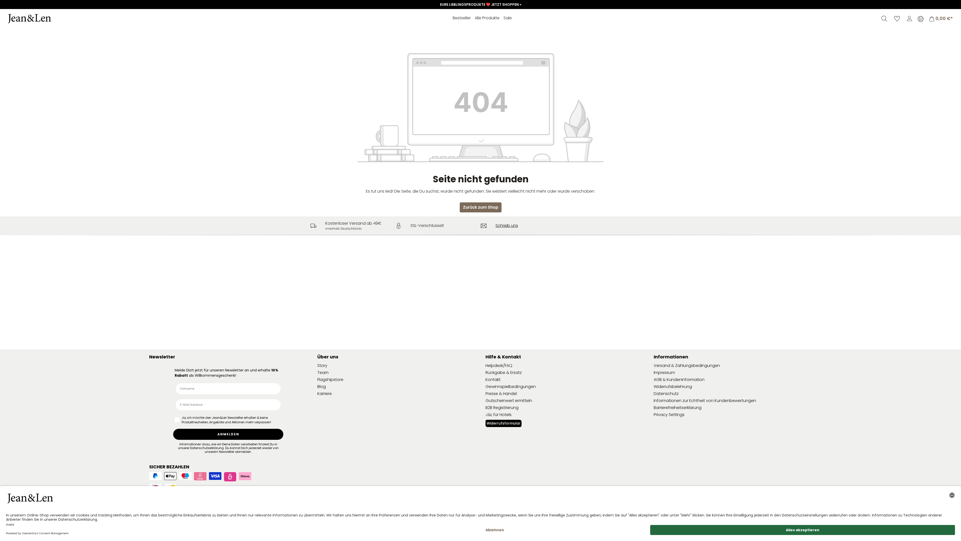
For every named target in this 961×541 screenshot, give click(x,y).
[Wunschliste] (897, 19)
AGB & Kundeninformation (679, 379)
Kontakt (493, 379)
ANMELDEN (228, 434)
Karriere (324, 393)
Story (322, 365)
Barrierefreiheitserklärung (677, 408)
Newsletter (162, 357)
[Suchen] (884, 19)
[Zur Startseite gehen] (44, 19)
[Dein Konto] (909, 19)
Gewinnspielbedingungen (511, 386)
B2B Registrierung (502, 408)
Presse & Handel (501, 393)
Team (323, 372)
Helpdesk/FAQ (499, 365)
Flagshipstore (330, 379)
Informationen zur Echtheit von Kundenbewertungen (705, 400)
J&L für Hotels (499, 415)
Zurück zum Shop (480, 207)
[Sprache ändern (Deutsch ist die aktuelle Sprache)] (920, 19)
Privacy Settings (669, 415)
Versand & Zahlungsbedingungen (687, 365)
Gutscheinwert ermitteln (509, 400)
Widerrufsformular (504, 423)
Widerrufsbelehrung (673, 386)
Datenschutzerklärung (207, 448)
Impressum (664, 372)
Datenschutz (666, 393)
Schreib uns (507, 225)
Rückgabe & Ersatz (504, 372)
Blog (321, 386)
